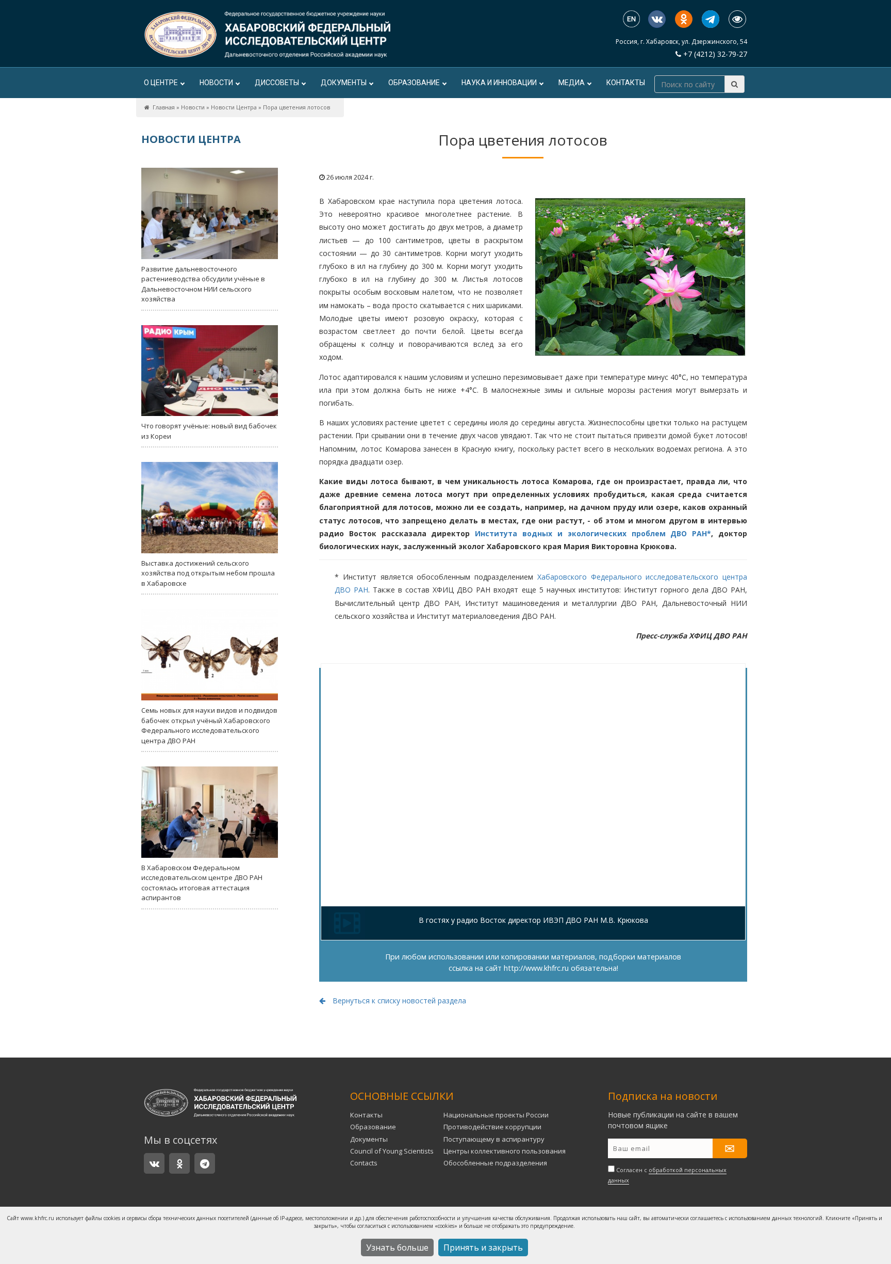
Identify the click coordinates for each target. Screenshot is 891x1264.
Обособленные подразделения (495, 1162)
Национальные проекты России (496, 1114)
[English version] (631, 20)
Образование (414, 82)
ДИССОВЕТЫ (277, 82)
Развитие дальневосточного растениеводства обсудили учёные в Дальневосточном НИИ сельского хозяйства (203, 284)
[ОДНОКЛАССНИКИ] (683, 19)
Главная (164, 107)
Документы (344, 82)
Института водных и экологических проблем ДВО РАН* (593, 533)
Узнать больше (397, 1247)
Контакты (625, 82)
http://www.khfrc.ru (536, 968)
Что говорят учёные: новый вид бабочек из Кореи (209, 431)
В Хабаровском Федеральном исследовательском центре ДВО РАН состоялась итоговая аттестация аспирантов (201, 883)
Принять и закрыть (483, 1247)
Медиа (571, 82)
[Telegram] (710, 19)
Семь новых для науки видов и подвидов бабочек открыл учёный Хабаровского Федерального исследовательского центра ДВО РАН (209, 725)
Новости (216, 82)
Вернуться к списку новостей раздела (398, 1000)
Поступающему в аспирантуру (493, 1139)
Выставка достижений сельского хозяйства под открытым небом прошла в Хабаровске (208, 573)
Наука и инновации (499, 82)
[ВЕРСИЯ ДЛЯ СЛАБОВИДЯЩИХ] (737, 19)
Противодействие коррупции (492, 1126)
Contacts (363, 1162)
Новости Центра (234, 107)
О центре (161, 82)
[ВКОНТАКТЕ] (657, 19)
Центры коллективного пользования (504, 1151)
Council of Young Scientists (392, 1151)
